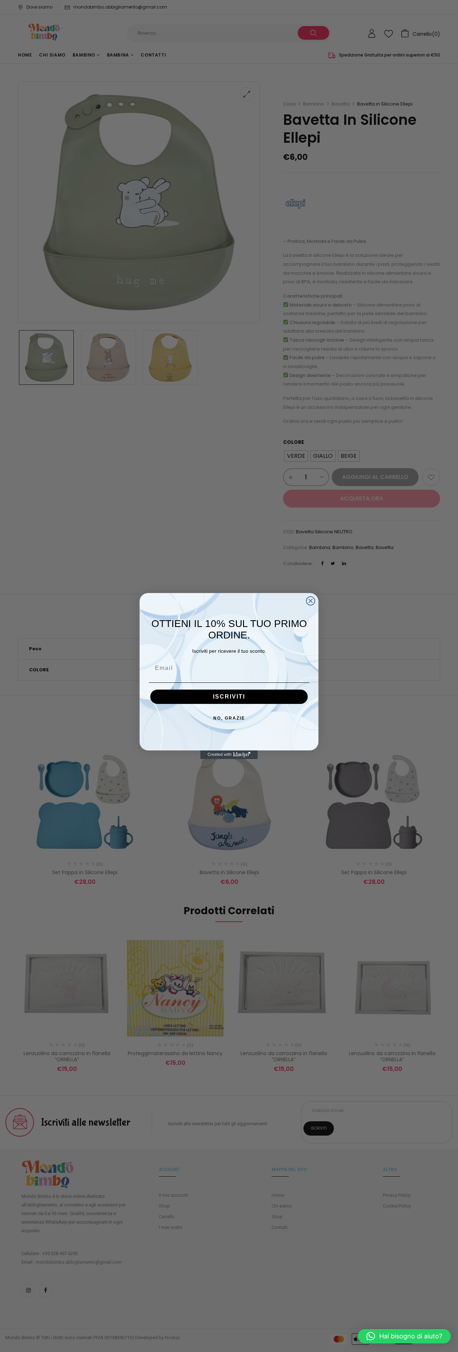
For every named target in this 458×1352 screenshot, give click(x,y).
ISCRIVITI (229, 697)
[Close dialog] (310, 601)
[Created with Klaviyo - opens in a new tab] (229, 754)
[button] (404, 1336)
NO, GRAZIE (229, 718)
